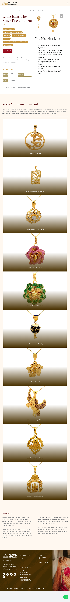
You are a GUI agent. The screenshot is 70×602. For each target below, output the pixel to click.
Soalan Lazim (25, 567)
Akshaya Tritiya (9, 29)
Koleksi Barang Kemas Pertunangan (16, 42)
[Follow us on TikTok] (15, 574)
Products (26, 10)
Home (20, 10)
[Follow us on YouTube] (7, 574)
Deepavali (7, 35)
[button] (61, 16)
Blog (22, 559)
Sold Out (7, 51)
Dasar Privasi (43, 562)
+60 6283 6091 (7, 561)
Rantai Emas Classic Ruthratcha (48, 59)
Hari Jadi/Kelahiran (19, 35)
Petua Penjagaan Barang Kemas (25, 572)
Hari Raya (7, 38)
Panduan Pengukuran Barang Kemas (25, 579)
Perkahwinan (8, 45)
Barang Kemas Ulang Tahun (13, 32)
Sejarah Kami (25, 555)
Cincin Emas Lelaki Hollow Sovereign (50, 50)
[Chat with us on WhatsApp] (4, 577)
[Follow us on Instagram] (11, 574)
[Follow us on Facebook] (4, 574)
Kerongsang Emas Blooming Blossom (50, 52)
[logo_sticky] (9, 2)
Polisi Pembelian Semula (42, 557)
